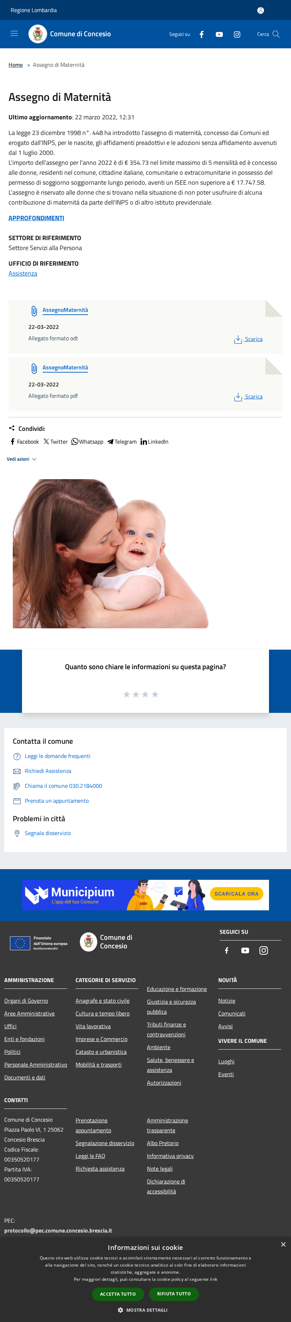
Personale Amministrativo (35, 1064)
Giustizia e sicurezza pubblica (171, 1006)
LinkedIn (158, 441)
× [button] (283, 1244)
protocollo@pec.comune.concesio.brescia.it (58, 1230)
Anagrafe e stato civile (103, 1000)
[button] (145, 1309)
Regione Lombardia (34, 10)
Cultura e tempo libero (103, 1013)
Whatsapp (91, 441)
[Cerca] (276, 34)
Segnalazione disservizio (105, 1143)
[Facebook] (199, 34)
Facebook (28, 441)
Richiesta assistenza (100, 1168)
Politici (12, 1051)
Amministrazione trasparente (167, 1125)
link (213, 1279)
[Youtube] (216, 34)
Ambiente (158, 1047)
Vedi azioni (18, 459)
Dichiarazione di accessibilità (166, 1186)
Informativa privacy (170, 1156)
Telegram (126, 441)
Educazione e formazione (177, 989)
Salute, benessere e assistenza (170, 1065)
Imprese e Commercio (101, 1039)
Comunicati (232, 1013)
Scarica (254, 339)
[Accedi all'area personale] (260, 10)
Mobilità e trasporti (99, 1064)
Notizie (226, 1000)
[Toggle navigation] (14, 33)
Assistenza (23, 273)
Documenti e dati (24, 1077)
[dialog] (145, 1279)
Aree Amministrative (29, 1013)
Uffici (10, 1026)
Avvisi (225, 1026)
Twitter (59, 441)
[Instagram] (234, 34)
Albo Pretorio (163, 1143)
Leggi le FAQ (90, 1156)
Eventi (226, 1074)
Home (16, 64)
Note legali (160, 1168)
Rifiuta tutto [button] (174, 1294)
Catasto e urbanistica (101, 1051)
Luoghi (226, 1061)
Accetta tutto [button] (118, 1294)
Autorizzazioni (164, 1082)
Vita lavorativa (93, 1026)
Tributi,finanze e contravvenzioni (166, 1029)
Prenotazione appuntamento (93, 1125)
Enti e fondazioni (24, 1039)
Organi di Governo (26, 1000)
